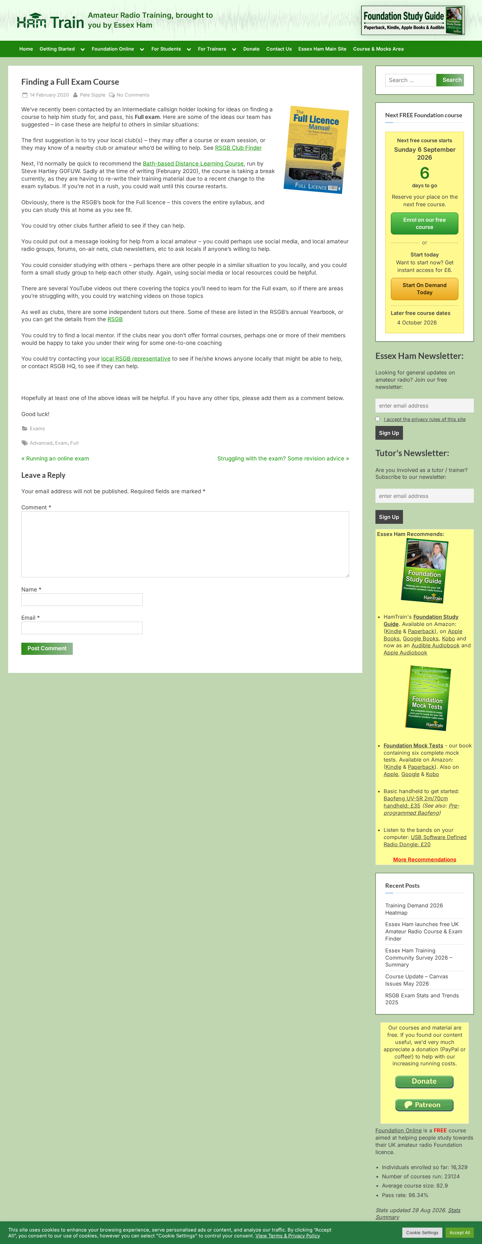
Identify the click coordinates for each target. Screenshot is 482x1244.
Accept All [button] (460, 1232)
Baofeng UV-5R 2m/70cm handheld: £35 (416, 802)
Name (31, 589)
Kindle (393, 631)
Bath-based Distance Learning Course (193, 163)
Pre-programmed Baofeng (421, 809)
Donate (251, 49)
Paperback (421, 631)
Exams (37, 428)
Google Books (421, 638)
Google (410, 774)
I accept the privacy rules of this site (425, 419)
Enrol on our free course (424, 223)
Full (74, 443)
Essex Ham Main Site (322, 49)
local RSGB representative (136, 358)
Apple (391, 774)
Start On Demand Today (425, 289)
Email (30, 617)
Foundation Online (113, 49)
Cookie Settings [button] (422, 1232)
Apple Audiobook (405, 652)
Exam (61, 443)
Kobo (448, 638)
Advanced (41, 443)
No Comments (133, 95)
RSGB (115, 319)
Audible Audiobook (436, 645)
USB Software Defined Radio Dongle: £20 (425, 841)
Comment (36, 507)
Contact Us (279, 49)
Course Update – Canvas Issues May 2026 (416, 980)
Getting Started (57, 49)
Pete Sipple (92, 95)
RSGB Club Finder (238, 147)
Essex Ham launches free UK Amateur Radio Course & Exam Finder (423, 931)
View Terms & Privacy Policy (287, 1236)
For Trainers (212, 49)
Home (26, 49)
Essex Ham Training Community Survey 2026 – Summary (418, 957)
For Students (166, 49)
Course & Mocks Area (378, 49)
